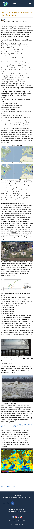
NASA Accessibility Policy (17, 524)
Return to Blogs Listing (8, 486)
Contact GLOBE (21, 520)
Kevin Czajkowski (9, 20)
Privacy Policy (12, 520)
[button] (30, 3)
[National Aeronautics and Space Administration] (13, 503)
